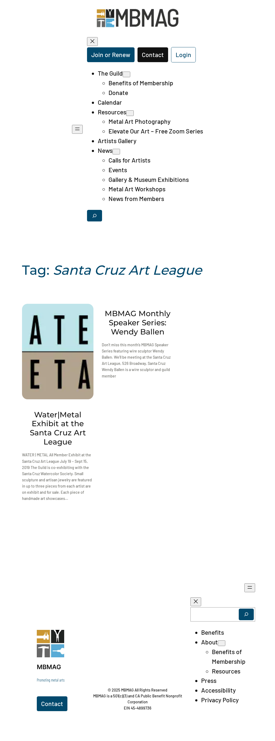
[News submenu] (116, 151)
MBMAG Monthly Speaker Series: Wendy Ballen (138, 322)
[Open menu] (77, 129)
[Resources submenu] (130, 113)
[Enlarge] (57, 637)
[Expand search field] (94, 215)
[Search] (246, 614)
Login (183, 54)
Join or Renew (110, 54)
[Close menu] (92, 41)
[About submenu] (221, 643)
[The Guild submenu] (126, 74)
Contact (153, 54)
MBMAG (49, 667)
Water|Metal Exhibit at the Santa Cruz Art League (58, 428)
